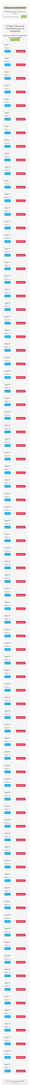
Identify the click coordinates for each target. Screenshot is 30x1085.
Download (24, 16)
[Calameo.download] (15, 7)
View (8, 51)
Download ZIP (15, 40)
